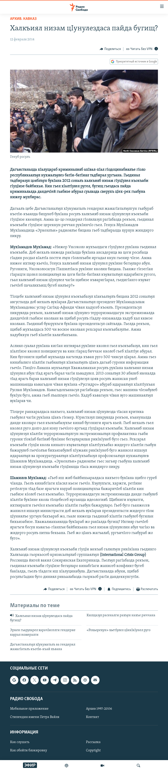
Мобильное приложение (29, 709)
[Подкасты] (85, 680)
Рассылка (93, 742)
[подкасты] (66, 765)
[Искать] (138, 765)
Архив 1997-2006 (99, 709)
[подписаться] (95, 680)
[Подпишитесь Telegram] (55, 680)
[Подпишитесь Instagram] (65, 680)
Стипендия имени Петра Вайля (34, 717)
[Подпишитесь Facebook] (24, 680)
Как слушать (19, 742)
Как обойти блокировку (28, 750)
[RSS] (75, 680)
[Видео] (102, 765)
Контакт (92, 717)
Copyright (93, 750)
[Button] (110, 49)
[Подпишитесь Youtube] (44, 680)
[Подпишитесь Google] (14, 680)
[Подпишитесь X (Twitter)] (34, 680)
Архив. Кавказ (23, 19)
